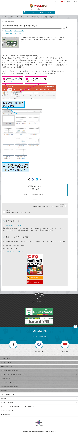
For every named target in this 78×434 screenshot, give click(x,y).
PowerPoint (20, 17)
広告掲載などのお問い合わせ (9, 386)
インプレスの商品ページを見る (13, 251)
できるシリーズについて (8, 362)
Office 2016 (8, 33)
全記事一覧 (4, 390)
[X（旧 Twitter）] (55, 1)
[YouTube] (62, 1)
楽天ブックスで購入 (35, 282)
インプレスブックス (7, 410)
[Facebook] (58, 1)
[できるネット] (1, 17)
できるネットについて (71, 1)
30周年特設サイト (6, 366)
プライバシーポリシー (7, 394)
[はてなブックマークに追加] (36, 179)
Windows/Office (10, 17)
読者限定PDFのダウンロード (9, 370)
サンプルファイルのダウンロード (11, 374)
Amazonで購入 (34, 277)
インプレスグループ (7, 402)
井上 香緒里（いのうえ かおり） (12, 225)
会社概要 (3, 398)
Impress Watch (5, 414)
